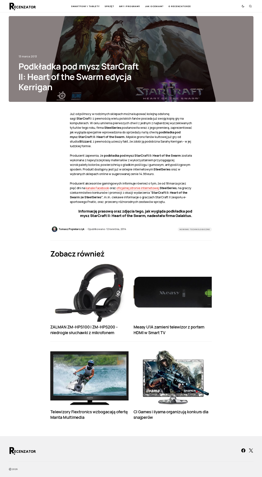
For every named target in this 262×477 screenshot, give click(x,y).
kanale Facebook (97, 188)
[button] (243, 6)
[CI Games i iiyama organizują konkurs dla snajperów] (173, 377)
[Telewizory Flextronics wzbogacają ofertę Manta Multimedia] (89, 377)
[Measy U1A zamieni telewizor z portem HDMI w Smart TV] (173, 292)
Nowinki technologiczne (195, 229)
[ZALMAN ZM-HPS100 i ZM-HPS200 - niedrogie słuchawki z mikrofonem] (89, 292)
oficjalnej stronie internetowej (137, 188)
